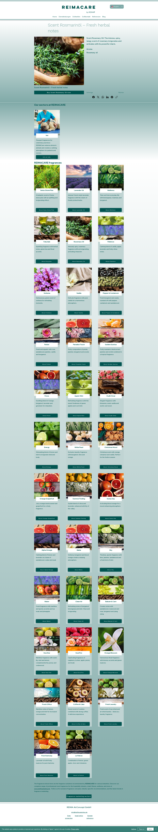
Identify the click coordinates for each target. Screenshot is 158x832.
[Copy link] (116, 97)
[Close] (156, 829)
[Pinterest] (112, 97)
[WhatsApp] (103, 97)
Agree (150, 829)
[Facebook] (93, 97)
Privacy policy (75, 829)
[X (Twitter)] (98, 97)
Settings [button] (133, 829)
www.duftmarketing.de (42, 789)
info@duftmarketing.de (79, 812)
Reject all (141, 829)
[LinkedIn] (107, 97)
